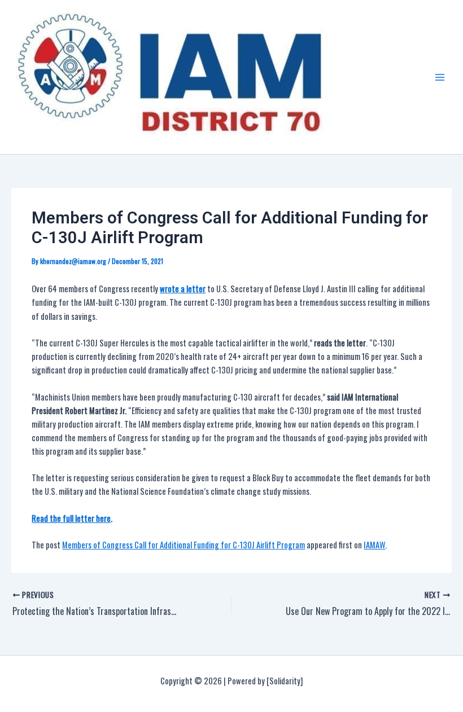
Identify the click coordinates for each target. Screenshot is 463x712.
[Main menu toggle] (440, 77)
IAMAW (374, 545)
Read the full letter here (71, 518)
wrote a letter (183, 289)
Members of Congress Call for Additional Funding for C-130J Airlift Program (183, 545)
